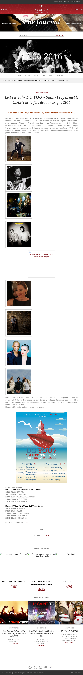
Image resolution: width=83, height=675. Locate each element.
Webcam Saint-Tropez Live (72, 2)
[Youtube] (45, 667)
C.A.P (26, 523)
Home (4, 80)
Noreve (43, 75)
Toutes (20, 75)
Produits (51, 75)
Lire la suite (14, 643)
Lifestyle (35, 75)
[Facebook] (30, 667)
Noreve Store (58, 2)
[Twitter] (35, 667)
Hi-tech (27, 75)
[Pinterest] (51, 667)
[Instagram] (40, 667)
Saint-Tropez (61, 75)
